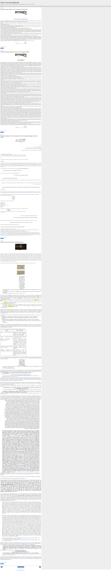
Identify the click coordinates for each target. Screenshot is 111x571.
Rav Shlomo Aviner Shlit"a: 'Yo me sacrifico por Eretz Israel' (13, 9)
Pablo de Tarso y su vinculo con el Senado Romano (11, 242)
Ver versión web (21, 568)
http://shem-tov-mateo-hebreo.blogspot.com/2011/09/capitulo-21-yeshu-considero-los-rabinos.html (27, 192)
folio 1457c (23, 293)
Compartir (2, 48)
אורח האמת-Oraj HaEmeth (9, 2)
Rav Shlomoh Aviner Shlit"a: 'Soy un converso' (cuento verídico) (14, 51)
